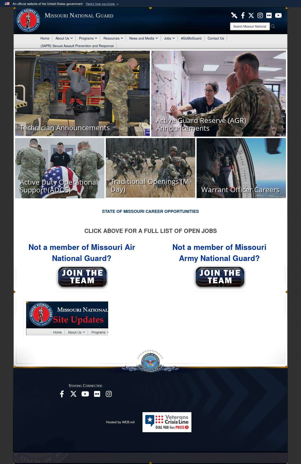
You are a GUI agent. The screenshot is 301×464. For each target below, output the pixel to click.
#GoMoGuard (191, 38)
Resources (111, 38)
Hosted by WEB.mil (120, 422)
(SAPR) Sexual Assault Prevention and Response (77, 45)
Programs (86, 38)
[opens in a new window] (234, 14)
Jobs (167, 38)
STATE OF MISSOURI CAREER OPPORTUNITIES (150, 211)
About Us (62, 38)
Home (44, 38)
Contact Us (216, 38)
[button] (103, 3)
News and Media (141, 38)
